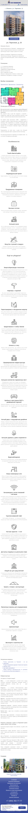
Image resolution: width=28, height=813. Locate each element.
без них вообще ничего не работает (7, 808)
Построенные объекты (14, 786)
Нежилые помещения (14, 797)
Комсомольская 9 (14, 793)
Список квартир (14, 38)
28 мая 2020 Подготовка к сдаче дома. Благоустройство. (14, 775)
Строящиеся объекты (14, 788)
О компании (14, 779)
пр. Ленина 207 (14, 792)
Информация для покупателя (14, 783)
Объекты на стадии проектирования (14, 790)
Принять (22, 807)
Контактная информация (14, 781)
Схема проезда (23, 4)
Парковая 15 (14, 795)
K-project (19, 810)
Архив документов (14, 784)
